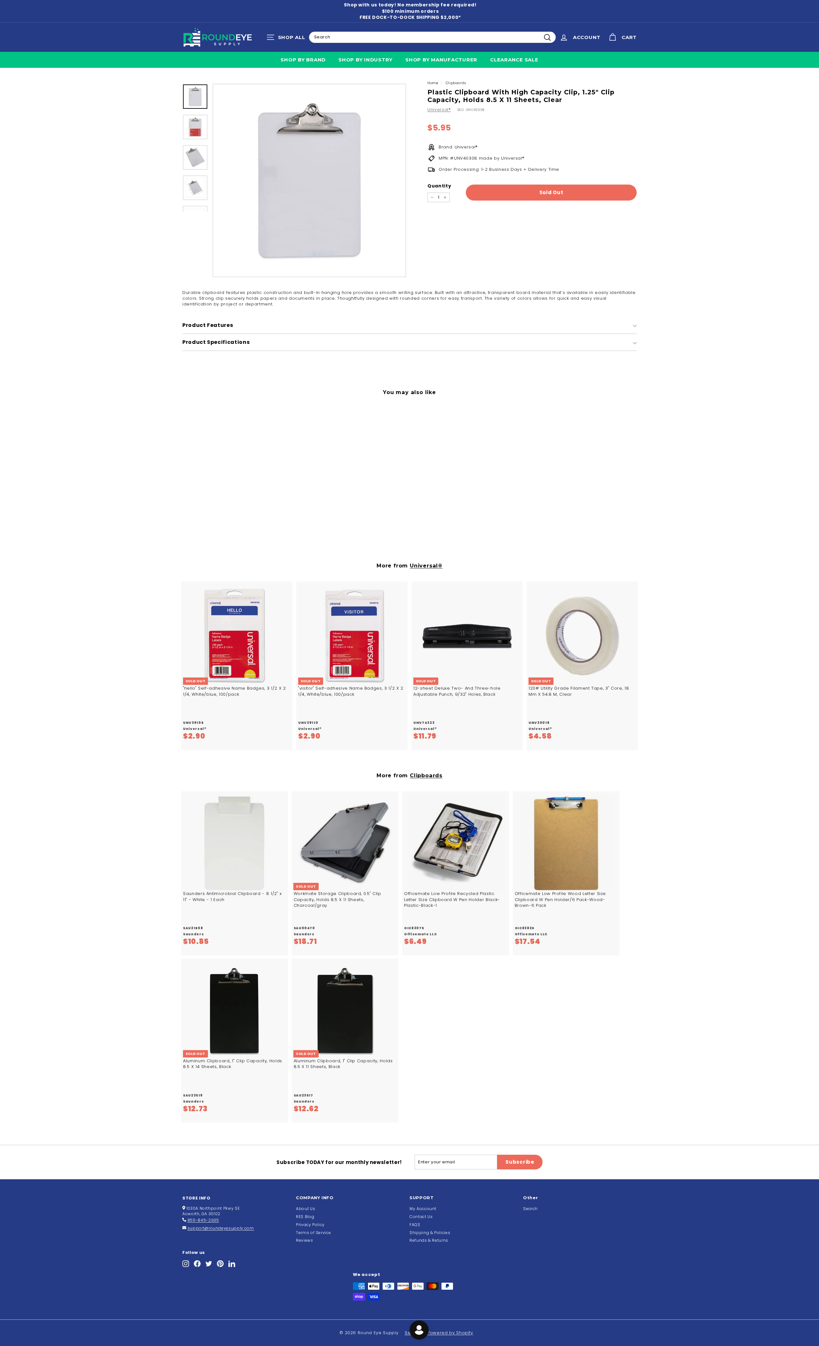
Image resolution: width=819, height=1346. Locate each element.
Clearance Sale (514, 60)
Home (432, 82)
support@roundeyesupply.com (220, 1228)
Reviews (304, 1240)
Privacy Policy (310, 1224)
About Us (305, 1208)
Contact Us (421, 1216)
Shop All (287, 38)
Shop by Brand (303, 60)
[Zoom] (309, 180)
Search (530, 1208)
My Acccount (423, 1208)
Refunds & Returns (429, 1240)
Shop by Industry (365, 60)
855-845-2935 (203, 1220)
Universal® (439, 110)
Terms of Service (313, 1232)
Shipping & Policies (430, 1232)
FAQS (415, 1224)
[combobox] (432, 37)
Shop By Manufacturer (441, 60)
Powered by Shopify (450, 1333)
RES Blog (305, 1216)
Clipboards (456, 82)
